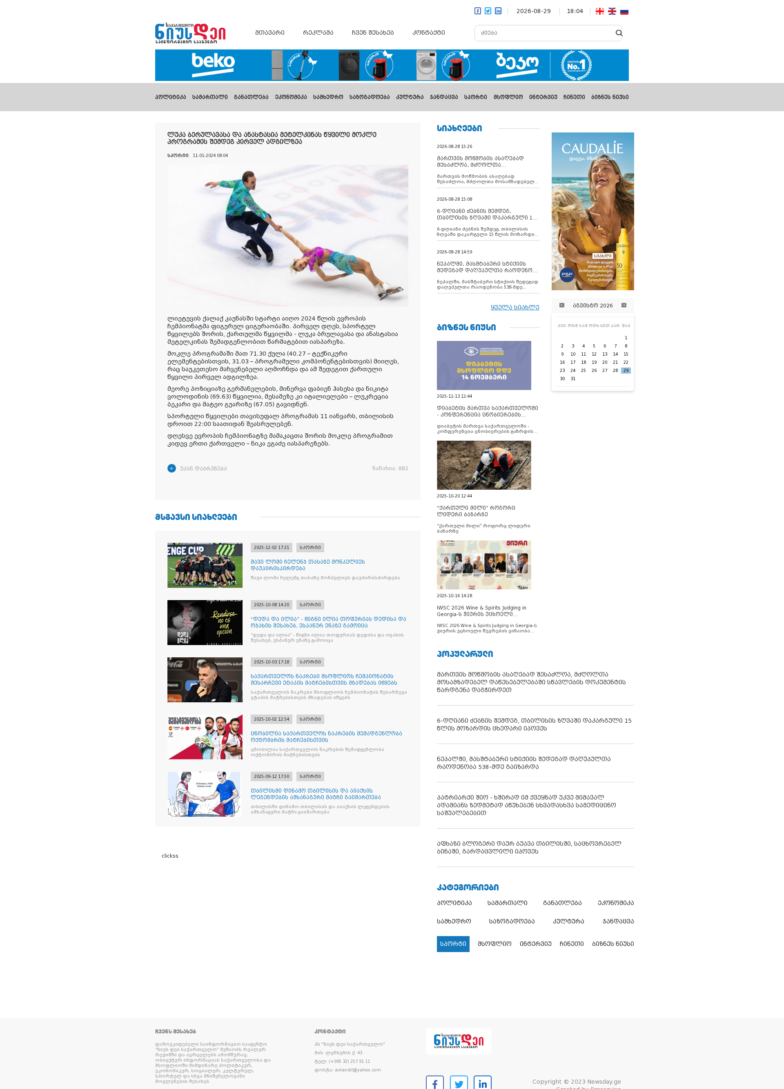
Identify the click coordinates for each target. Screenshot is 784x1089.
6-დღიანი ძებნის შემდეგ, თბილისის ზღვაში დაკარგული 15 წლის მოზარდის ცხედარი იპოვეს (534, 724)
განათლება (251, 97)
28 (615, 370)
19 (594, 362)
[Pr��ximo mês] (624, 305)
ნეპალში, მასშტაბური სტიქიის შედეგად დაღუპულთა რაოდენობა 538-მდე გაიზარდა (524, 763)
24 (572, 370)
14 (615, 354)
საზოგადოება (370, 97)
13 (604, 354)
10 (572, 354)
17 (572, 362)
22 (626, 362)
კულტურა (410, 97)
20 (604, 362)
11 (583, 354)
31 (572, 378)
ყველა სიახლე (515, 307)
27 (604, 370)
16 (562, 362)
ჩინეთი (574, 97)
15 (626, 354)
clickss (170, 856)
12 (594, 354)
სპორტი (475, 97)
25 (583, 370)
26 (594, 370)
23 (562, 370)
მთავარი (270, 32)
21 (615, 362)
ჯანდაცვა (444, 97)
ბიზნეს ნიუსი (610, 97)
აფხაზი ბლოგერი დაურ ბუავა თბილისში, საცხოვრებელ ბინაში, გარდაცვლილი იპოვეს (529, 847)
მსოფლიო (508, 97)
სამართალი (210, 97)
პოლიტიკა (170, 97)
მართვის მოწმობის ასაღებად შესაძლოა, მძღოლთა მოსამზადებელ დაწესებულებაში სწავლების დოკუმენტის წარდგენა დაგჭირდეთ (531, 682)
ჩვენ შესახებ (373, 32)
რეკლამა (318, 32)
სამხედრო (328, 97)
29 (626, 370)
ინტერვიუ (543, 97)
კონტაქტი (428, 32)
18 (583, 362)
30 (562, 378)
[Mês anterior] (562, 305)
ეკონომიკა (291, 97)
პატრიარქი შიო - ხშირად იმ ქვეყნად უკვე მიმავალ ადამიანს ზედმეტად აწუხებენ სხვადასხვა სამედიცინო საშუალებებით (526, 805)
